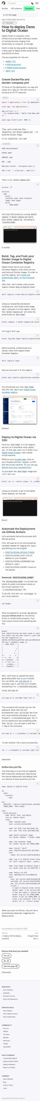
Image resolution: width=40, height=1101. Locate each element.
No (5, 961)
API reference (16, 8)
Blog (4, 1082)
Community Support (10, 1058)
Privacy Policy (8, 1085)
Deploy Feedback (9, 1064)
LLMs (5, 1088)
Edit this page (9, 966)
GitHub (5, 1031)
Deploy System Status (10, 1061)
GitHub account (14, 64)
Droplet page (20, 459)
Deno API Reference (10, 999)
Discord (6, 1028)
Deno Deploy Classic (10, 1014)
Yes (5, 956)
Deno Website (8, 1079)
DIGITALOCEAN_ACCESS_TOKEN (19, 552)
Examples (29, 8)
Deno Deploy (7, 1011)
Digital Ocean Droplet (11, 453)
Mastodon (6, 1041)
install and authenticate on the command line (18, 277)
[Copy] (38, 99)
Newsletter (7, 1047)
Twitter (5, 1044)
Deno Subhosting (9, 1017)
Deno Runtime (8, 990)
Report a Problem (9, 1067)
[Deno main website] (3, 3)
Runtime (5, 8)
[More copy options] (15, 22)
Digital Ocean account (16, 68)
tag (8, 331)
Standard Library (9, 996)
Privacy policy (6, 972)
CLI (10, 61)
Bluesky (6, 1037)
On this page (10, 15)
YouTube (6, 1034)
